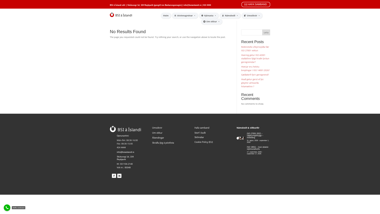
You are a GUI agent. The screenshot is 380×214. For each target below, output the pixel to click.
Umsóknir (252, 15)
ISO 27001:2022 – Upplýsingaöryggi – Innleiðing (255, 135)
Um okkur (211, 21)
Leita (266, 32)
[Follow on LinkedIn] (119, 176)
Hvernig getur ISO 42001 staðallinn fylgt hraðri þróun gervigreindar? (255, 59)
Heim (166, 15)
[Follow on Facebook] (114, 176)
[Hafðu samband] (7, 207)
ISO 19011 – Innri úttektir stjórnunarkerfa (257, 148)
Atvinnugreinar (185, 15)
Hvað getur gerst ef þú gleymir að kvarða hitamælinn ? (252, 83)
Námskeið (230, 15)
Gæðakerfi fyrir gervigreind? (255, 74)
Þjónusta (208, 15)
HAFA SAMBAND (257, 4)
